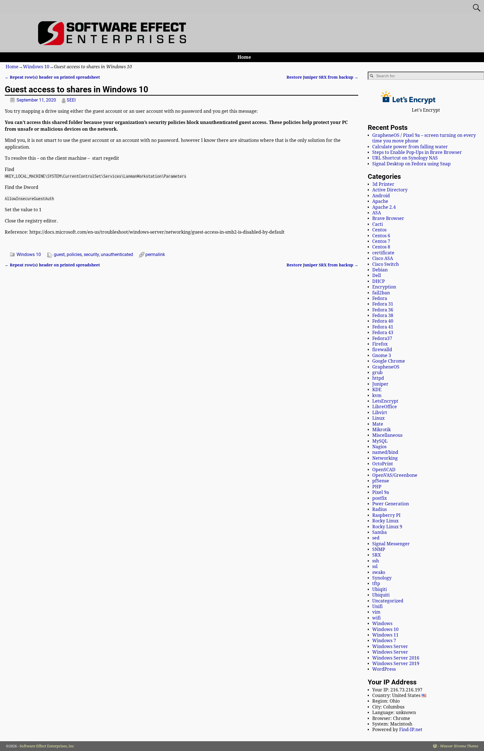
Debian (380, 270)
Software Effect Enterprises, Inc (47, 746)
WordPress (384, 669)
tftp (376, 583)
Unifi (377, 606)
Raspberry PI (386, 515)
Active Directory (390, 190)
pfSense (380, 481)
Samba (379, 532)
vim (376, 612)
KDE (376, 389)
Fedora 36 (382, 310)
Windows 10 (36, 66)
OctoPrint (382, 463)
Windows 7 (384, 640)
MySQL (380, 441)
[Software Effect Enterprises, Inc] (114, 44)
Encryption (384, 287)
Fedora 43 (382, 332)
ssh (375, 561)
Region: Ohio (386, 701)
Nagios (379, 446)
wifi (376, 618)
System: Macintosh (392, 724)
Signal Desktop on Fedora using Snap (411, 163)
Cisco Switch (385, 264)
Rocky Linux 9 (387, 526)
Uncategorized (387, 601)
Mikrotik (381, 429)
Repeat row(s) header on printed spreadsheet (52, 77)
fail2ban (381, 292)
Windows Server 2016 (395, 658)
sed (376, 538)
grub (377, 372)
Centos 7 (381, 241)
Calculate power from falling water (410, 146)
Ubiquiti (381, 595)
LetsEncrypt (385, 401)
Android (381, 195)
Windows (382, 623)
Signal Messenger (391, 543)
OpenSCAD (383, 469)
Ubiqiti (379, 589)
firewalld (382, 349)
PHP (376, 486)
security (91, 254)
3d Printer (383, 184)
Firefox (380, 344)
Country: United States (397, 695)
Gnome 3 (381, 355)
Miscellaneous (387, 435)
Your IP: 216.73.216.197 (397, 690)
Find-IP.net (410, 729)
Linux (378, 418)
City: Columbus (388, 707)
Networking (385, 458)
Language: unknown (394, 712)
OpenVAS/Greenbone (394, 475)
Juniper (380, 384)
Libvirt (379, 412)
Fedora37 (382, 338)
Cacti (377, 224)
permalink (155, 254)
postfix (379, 498)
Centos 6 (381, 235)
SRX (376, 555)
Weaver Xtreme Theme (459, 746)
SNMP (378, 549)
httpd (378, 378)
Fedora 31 (382, 304)
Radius (379, 509)
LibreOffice (384, 406)
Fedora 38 (382, 315)
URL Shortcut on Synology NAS (405, 158)
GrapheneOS (385, 367)
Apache (380, 201)
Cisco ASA (382, 258)
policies (74, 254)
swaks (378, 572)
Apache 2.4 (384, 207)
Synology (382, 578)
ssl (375, 566)
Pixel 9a (380, 492)
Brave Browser (388, 218)
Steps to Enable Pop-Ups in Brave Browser (417, 152)
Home (244, 57)
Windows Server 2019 (395, 663)
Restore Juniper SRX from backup (322, 77)
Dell (376, 275)
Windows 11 (385, 635)
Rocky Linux (385, 521)
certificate (383, 252)
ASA (376, 212)
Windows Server (390, 646)
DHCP (378, 281)
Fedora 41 (382, 327)
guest (59, 254)
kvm (376, 395)
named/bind (385, 452)
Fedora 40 (382, 321)
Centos (379, 230)
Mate (377, 424)
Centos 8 (381, 247)
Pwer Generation (390, 503)
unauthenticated (117, 254)
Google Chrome (388, 361)
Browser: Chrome (391, 718)
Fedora (379, 298)
